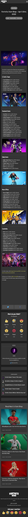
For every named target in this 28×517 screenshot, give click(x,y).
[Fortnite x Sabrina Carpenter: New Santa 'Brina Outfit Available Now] (14, 469)
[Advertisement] (14, 36)
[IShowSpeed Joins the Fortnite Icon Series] (14, 417)
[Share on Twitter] (8, 307)
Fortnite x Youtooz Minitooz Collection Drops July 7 (15, 392)
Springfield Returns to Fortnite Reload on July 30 (15, 385)
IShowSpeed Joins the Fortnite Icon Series (14, 426)
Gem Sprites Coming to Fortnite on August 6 (14, 381)
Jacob (7, 18)
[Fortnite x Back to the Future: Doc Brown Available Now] (14, 442)
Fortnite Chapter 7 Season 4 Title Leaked (13, 377)
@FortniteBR (15, 276)
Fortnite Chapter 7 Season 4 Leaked (12, 388)
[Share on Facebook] (20, 307)
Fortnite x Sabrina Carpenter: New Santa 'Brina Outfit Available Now (13, 479)
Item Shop (14, 8)
